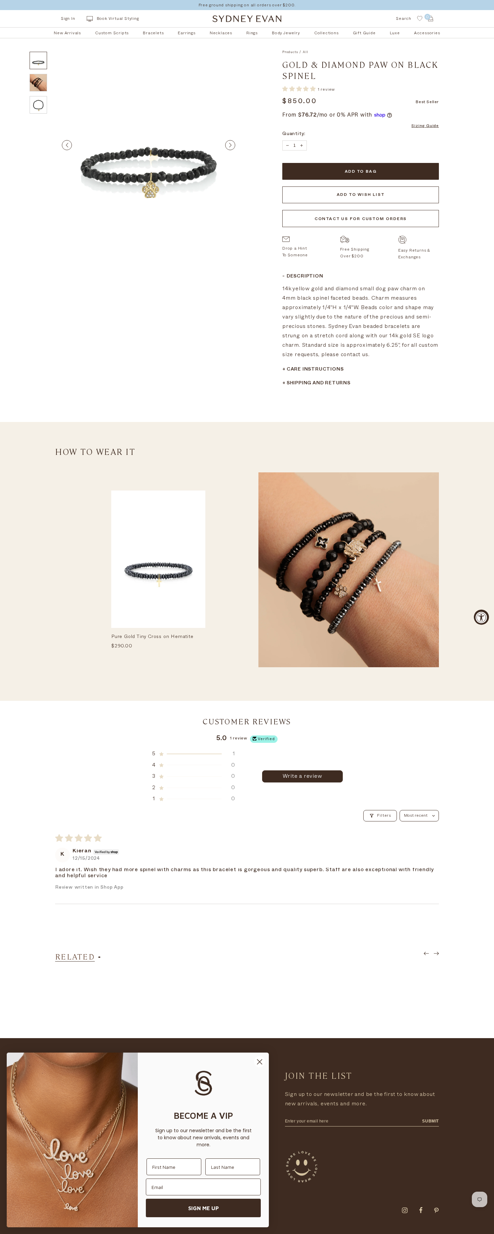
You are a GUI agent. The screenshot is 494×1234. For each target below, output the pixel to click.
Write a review (302, 776)
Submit (430, 1121)
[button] (300, 89)
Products (290, 52)
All (305, 52)
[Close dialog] (259, 1062)
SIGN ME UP (203, 1208)
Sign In (68, 18)
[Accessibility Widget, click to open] (481, 617)
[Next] (230, 145)
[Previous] (67, 145)
